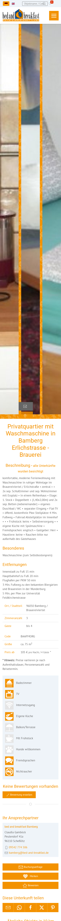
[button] (54, 16)
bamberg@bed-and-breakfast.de (29, 853)
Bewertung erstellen (20, 794)
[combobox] (35, 4)
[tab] (26, 406)
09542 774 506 (18, 847)
